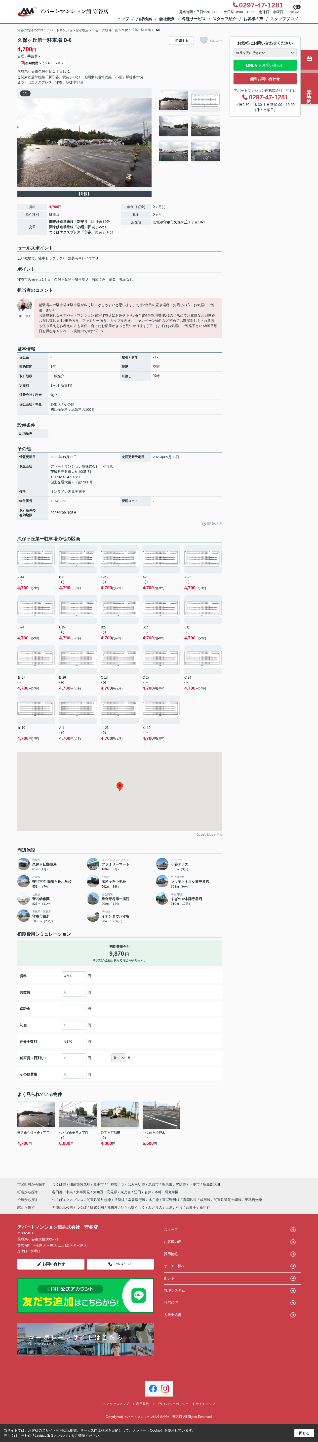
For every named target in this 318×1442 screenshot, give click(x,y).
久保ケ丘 (45, 71)
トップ (123, 19)
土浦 (168, 1207)
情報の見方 (214, 523)
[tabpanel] (190, 126)
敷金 (112, 279)
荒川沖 (112, 1207)
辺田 (138, 1192)
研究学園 (172, 1192)
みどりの (155, 1207)
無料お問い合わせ (265, 79)
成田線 (205, 1200)
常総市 (181, 1184)
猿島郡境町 (211, 1184)
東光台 (126, 1192)
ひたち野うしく (133, 1207)
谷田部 (58, 1192)
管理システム (174, 1290)
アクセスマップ (117, 1404)
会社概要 (167, 19)
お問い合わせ (53, 1264)
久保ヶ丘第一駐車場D (71, 279)
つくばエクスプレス (64, 232)
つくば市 (59, 1184)
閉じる (304, 1433)
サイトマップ (205, 1404)
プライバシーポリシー (172, 1404)
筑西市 (153, 1184)
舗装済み (98, 279)
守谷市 (33, 71)
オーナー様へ (174, 1266)
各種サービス (194, 19)
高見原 (112, 1192)
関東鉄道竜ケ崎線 (228, 1200)
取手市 (98, 1184)
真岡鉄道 (190, 1200)
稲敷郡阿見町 (79, 1184)
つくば (81, 1207)
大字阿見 (83, 1192)
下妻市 (194, 1184)
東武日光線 (253, 1200)
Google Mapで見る (209, 834)
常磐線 (120, 1200)
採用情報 (171, 1254)
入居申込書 (172, 1315)
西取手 (191, 1207)
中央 (70, 1192)
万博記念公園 (62, 1207)
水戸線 (154, 1200)
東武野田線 (171, 1200)
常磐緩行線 (137, 1200)
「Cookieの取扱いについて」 (51, 1436)
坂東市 (167, 1184)
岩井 (148, 1192)
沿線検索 (144, 19)
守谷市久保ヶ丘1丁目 (34, 279)
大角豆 (99, 1192)
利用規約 (142, 1404)
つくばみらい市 (133, 1184)
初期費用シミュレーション (44, 63)
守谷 (87, 232)
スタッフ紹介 (225, 19)
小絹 (80, 227)
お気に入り (216, 40)
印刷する (181, 40)
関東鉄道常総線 (61, 222)
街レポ (169, 1278)
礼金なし (126, 279)
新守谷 (82, 222)
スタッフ (171, 1230)
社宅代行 (171, 1303)
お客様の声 (253, 19)
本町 (158, 1192)
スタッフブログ (284, 19)
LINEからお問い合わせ (265, 65)
